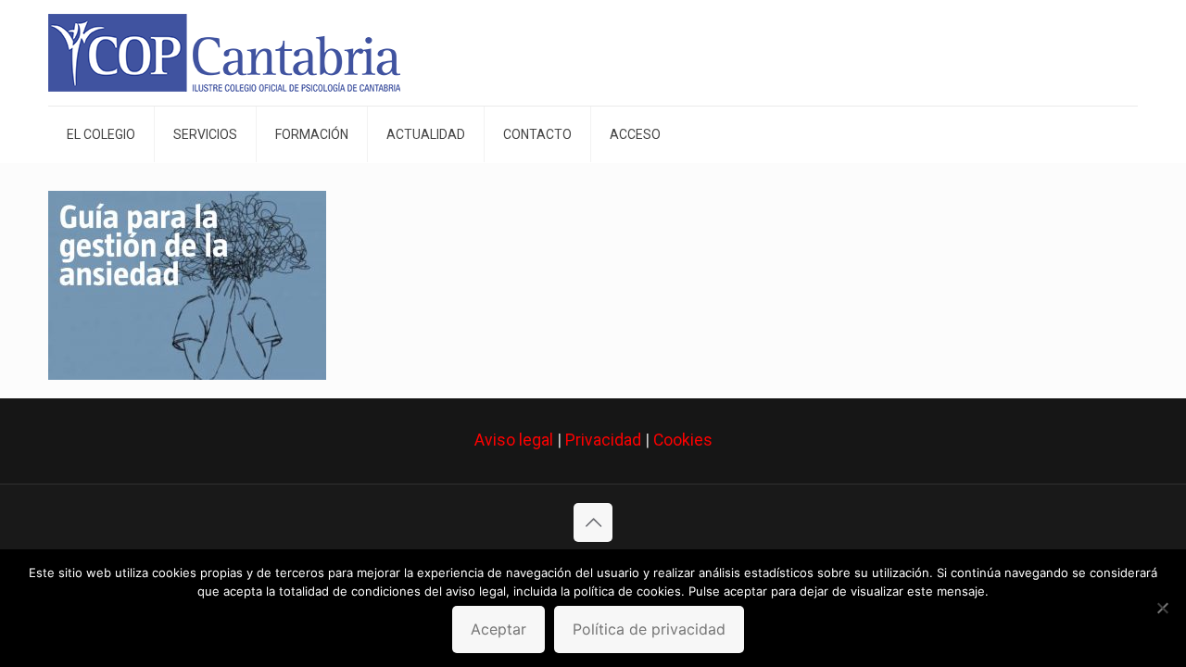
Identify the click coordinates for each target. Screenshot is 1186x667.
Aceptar (498, 629)
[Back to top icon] (593, 522)
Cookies (683, 440)
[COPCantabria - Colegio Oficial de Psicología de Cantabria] (224, 53)
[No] (1163, 607)
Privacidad (603, 440)
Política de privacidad (649, 629)
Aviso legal (513, 440)
